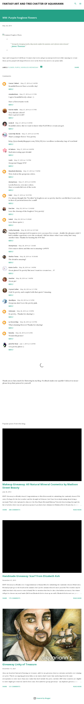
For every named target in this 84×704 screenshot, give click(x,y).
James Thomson (18, 46)
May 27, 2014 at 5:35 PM (23, 123)
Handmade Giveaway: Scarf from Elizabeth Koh (31, 576)
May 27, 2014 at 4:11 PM (28, 94)
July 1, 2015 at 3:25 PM (27, 344)
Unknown (12, 311)
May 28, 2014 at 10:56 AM (29, 256)
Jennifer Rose (13, 344)
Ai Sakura (12, 149)
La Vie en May (13, 322)
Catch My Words (14, 134)
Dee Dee (12, 208)
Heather (11, 278)
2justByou (12, 300)
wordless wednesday (29, 67)
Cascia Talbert (14, 83)
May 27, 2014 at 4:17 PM (28, 110)
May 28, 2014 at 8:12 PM (24, 333)
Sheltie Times (13, 256)
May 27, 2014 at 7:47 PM (22, 160)
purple (17, 67)
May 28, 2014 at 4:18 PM (25, 311)
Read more (77, 510)
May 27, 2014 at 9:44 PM (27, 182)
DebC (10, 195)
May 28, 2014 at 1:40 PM (27, 267)
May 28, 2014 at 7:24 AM (27, 246)
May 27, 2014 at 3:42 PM (29, 83)
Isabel (11, 219)
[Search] (75, 3)
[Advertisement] (42, 401)
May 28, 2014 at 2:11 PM (28, 289)
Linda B (11, 123)
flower (11, 67)
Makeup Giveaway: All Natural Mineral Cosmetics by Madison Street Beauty (40, 486)
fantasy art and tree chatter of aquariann (33, 3)
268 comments (14, 510)
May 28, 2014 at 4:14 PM (25, 300)
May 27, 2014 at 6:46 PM (25, 149)
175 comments (14, 598)
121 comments (14, 686)
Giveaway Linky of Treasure (19, 664)
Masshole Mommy (15, 171)
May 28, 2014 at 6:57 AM (29, 230)
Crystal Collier (14, 289)
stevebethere (13, 94)
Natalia (11, 333)
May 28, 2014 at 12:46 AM (25, 208)
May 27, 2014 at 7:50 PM (31, 171)
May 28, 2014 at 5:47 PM (28, 322)
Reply (11, 89)
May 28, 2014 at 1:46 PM (24, 278)
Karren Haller (13, 110)
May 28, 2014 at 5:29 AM (22, 219)
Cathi (10, 160)
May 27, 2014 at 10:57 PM (23, 195)
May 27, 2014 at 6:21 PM (30, 134)
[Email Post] (41, 67)
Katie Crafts (13, 267)
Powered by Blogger (43, 698)
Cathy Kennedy (14, 230)
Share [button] (77, 67)
